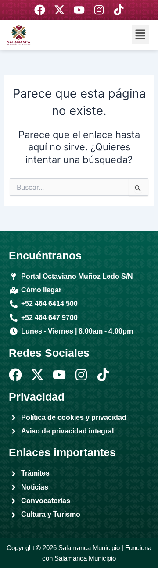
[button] (140, 34)
